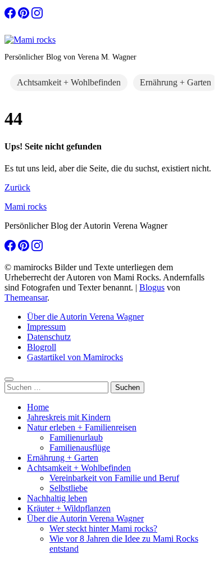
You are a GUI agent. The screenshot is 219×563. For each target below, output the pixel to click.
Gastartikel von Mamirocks (75, 357)
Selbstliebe (68, 488)
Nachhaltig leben (57, 498)
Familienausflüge (79, 447)
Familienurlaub (76, 437)
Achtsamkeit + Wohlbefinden (69, 82)
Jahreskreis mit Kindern (69, 417)
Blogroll (41, 347)
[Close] (8, 379)
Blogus (152, 287)
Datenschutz (49, 337)
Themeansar (25, 297)
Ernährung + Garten (175, 82)
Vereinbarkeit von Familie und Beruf (114, 478)
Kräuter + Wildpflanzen (69, 508)
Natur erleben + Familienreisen (81, 427)
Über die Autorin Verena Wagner (85, 316)
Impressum (46, 327)
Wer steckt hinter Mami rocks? (103, 528)
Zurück (17, 187)
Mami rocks (25, 206)
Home (38, 407)
